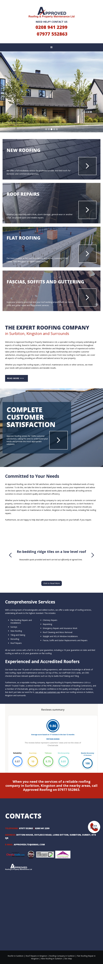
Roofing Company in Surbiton (62, 956)
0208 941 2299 (51, 27)
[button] (51, 47)
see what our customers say (47, 692)
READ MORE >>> (15, 378)
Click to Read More (51, 583)
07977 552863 (52, 34)
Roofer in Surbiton (15, 956)
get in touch (10, 507)
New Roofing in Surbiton (51, 958)
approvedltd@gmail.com (29, 844)
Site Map (68, 958)
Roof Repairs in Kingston (36, 956)
